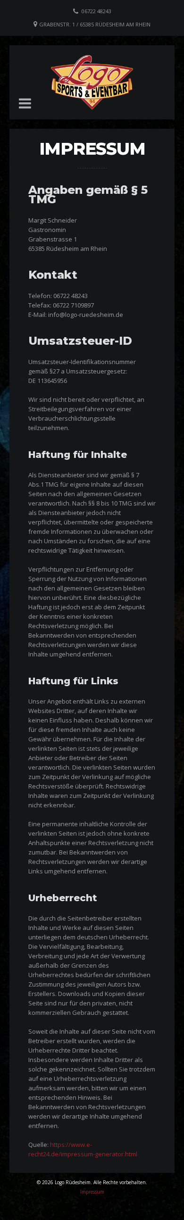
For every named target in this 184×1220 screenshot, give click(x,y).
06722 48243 (96, 11)
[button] (25, 103)
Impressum (92, 1191)
